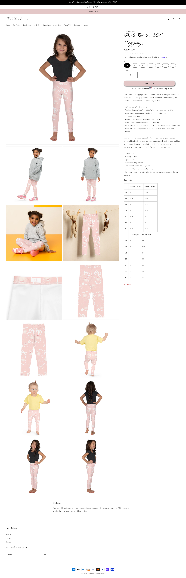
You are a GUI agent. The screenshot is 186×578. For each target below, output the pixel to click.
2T (127, 65)
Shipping (126, 53)
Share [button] (129, 284)
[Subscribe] (45, 554)
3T (135, 65)
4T (143, 65)
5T (151, 65)
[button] (168, 19)
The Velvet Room (89, 573)
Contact (8, 542)
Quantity (126, 70)
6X (165, 65)
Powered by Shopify (100, 573)
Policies (8, 538)
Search (8, 534)
